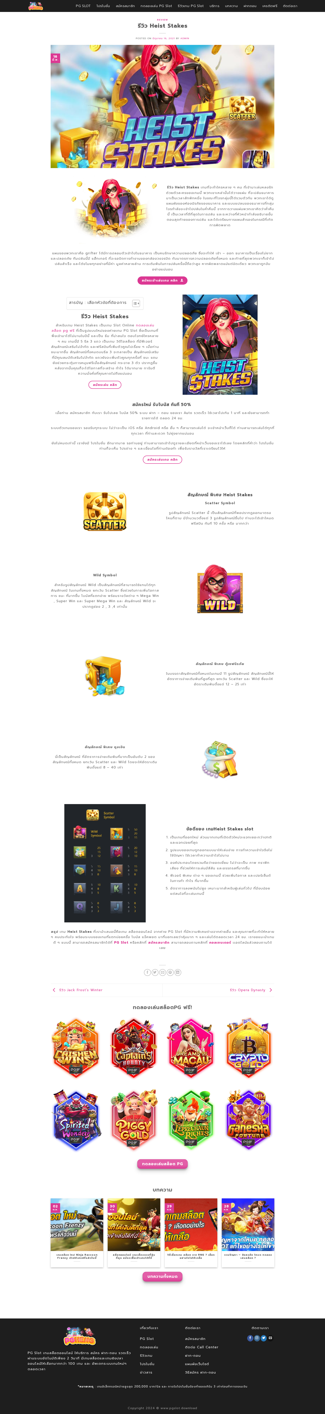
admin (184, 38)
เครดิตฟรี (269, 5)
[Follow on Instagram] (257, 1338)
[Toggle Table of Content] (134, 303)
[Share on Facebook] (147, 972)
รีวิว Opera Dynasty (248, 989)
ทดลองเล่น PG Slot (156, 5)
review (162, 19)
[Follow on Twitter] (264, 1338)
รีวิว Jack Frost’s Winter (80, 989)
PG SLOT (83, 5)
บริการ (215, 5)
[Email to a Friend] (162, 972)
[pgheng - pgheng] (40, 6)
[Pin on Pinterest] (170, 972)
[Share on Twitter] (155, 972)
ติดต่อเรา (290, 5)
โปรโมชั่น (103, 5)
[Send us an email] (270, 1338)
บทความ (231, 5)
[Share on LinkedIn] (177, 972)
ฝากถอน (250, 5)
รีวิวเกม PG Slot (191, 5)
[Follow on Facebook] (250, 1338)
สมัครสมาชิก (125, 5)
